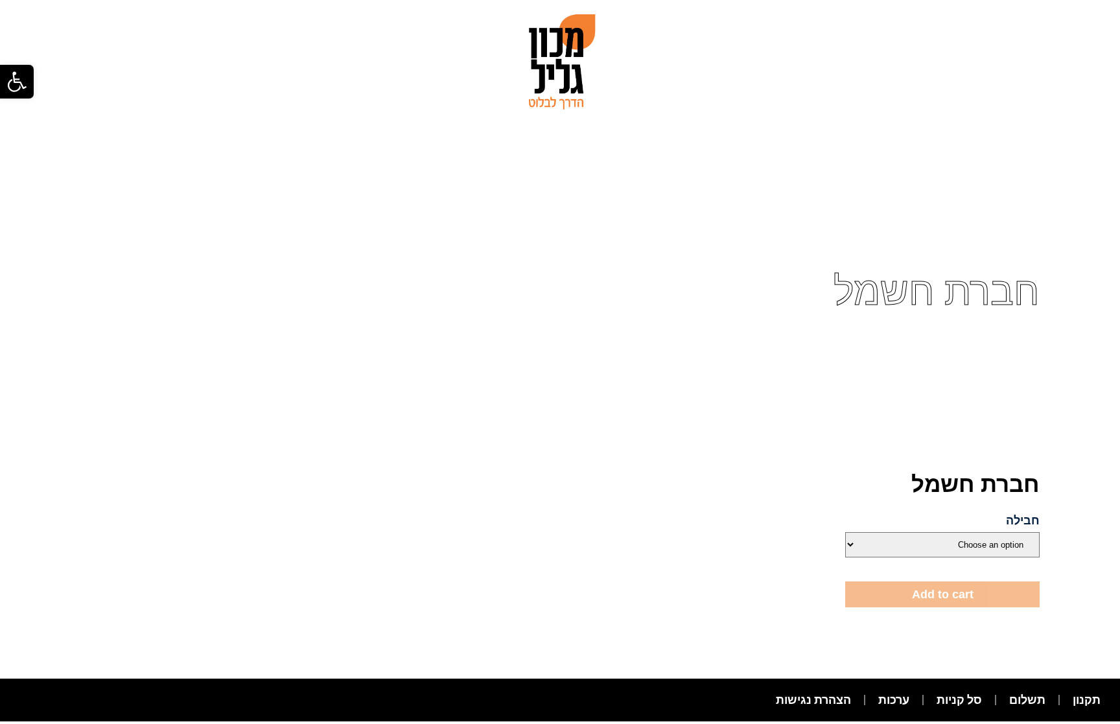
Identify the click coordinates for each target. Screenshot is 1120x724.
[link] (17, 82)
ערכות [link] (893, 699)
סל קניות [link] (959, 699)
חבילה (1023, 520)
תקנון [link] (1087, 699)
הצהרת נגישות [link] (813, 699)
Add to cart (943, 594)
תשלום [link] (1027, 699)
